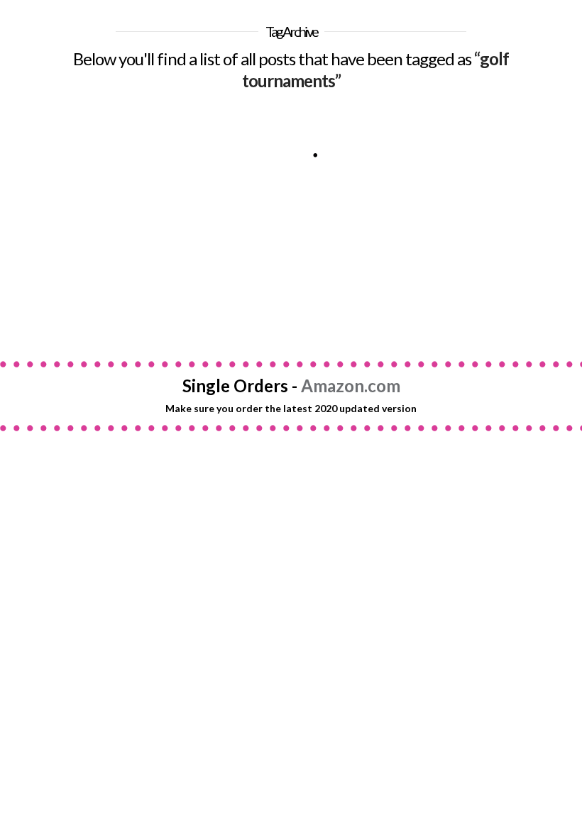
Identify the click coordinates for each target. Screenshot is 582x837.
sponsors (35, 321)
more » (63, 262)
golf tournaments (164, 288)
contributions (49, 288)
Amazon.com (350, 385)
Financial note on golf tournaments (100, 136)
